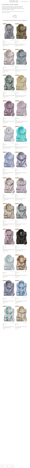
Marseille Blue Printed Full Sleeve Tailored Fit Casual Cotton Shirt (20, 173)
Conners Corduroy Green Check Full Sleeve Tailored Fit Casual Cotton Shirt (20, 250)
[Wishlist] (24, 1)
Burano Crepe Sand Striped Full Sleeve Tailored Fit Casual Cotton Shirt (21, 327)
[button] (21, 1)
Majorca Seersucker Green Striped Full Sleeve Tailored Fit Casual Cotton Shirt (8, 327)
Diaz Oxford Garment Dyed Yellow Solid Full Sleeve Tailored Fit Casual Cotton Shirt (20, 96)
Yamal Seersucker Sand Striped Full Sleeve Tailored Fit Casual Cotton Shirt (20, 199)
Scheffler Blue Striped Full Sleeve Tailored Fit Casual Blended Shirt (20, 224)
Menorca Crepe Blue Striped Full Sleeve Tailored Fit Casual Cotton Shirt (21, 301)
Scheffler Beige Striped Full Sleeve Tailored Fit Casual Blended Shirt (8, 224)
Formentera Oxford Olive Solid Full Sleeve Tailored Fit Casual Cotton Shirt (20, 45)
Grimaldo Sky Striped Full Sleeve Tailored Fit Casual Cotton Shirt (8, 173)
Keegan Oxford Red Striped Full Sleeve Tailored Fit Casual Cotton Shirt (8, 250)
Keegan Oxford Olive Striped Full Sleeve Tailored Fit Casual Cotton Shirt (9, 45)
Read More (12, 9)
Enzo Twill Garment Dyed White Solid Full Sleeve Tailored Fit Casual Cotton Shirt (9, 147)
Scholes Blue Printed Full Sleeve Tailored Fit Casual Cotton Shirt (8, 301)
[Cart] (7, 466)
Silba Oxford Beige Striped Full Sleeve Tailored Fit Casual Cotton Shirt (8, 70)
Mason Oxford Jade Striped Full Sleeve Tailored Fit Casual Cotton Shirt (8, 96)
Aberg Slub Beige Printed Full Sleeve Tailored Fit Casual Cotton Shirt (21, 276)
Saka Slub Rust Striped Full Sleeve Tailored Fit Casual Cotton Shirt (8, 122)
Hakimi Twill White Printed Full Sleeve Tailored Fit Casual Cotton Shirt (8, 199)
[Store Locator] (23, 1)
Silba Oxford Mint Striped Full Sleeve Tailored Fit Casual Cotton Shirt (9, 276)
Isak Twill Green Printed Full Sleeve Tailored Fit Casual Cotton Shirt (21, 70)
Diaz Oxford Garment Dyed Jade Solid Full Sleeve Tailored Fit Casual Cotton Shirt (21, 147)
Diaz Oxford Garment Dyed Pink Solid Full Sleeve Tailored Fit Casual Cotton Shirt (21, 122)
